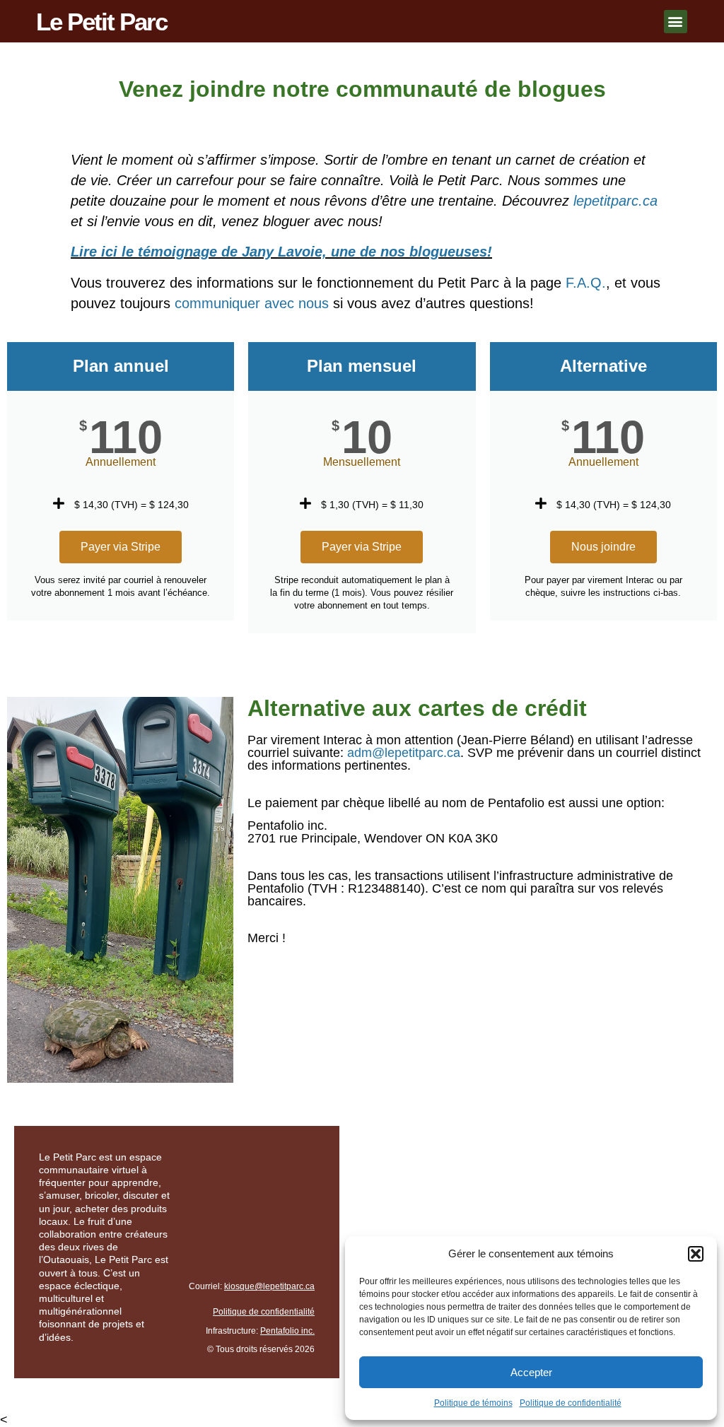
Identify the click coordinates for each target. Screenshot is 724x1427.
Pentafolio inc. (287, 1331)
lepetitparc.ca (615, 201)
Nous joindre (603, 547)
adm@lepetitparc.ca (403, 753)
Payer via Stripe (120, 547)
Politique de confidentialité (570, 1403)
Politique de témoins (473, 1403)
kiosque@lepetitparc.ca (269, 1286)
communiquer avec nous (252, 303)
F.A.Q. (586, 282)
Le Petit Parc (101, 21)
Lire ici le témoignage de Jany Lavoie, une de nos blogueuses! (281, 251)
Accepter (531, 1372)
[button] (696, 1254)
